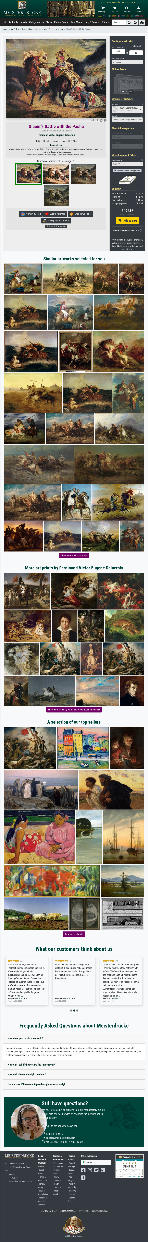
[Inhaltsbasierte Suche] (135, 22)
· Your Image (58, 1163)
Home (5, 29)
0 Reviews (62, 226)
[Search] (129, 22)
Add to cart (129, 220)
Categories (34, 22)
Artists (23, 22)
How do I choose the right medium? (27, 1074)
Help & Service (92, 22)
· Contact (41, 1166)
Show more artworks (74, 934)
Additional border (118, 59)
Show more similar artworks (74, 555)
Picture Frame (61, 22)
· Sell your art (58, 1166)
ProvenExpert (22, 998)
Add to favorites (57, 213)
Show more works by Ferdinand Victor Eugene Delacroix (74, 709)
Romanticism (27, 29)
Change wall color (82, 213)
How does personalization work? (25, 1038)
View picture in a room (58, 220)
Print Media (76, 22)
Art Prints (13, 22)
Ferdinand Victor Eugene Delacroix (49, 29)
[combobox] (127, 62)
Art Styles (47, 22)
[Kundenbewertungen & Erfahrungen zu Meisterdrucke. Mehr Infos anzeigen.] (129, 1165)
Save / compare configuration (128, 170)
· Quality (56, 1177)
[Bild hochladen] (142, 22)
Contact (105, 22)
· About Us (42, 1205)
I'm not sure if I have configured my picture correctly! (36, 1084)
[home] (5, 22)
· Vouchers (57, 1187)
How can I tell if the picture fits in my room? (31, 1064)
